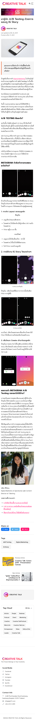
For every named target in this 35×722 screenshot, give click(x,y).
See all (27, 608)
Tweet (16, 529)
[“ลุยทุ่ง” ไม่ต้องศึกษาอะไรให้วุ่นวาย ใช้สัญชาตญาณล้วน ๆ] (26, 576)
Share (6, 529)
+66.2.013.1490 (10, 704)
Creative (7, 621)
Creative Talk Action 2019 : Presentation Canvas (23, 563)
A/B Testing (7, 542)
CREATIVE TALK (15, 594)
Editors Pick (26, 629)
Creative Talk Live (19, 625)
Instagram (8, 677)
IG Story (6, 547)
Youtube (7, 680)
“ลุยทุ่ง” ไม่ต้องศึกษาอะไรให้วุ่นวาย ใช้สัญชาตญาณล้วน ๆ (12, 578)
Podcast (6, 617)
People (14, 613)
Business (21, 613)
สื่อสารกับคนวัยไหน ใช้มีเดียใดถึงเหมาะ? (16, 512)
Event (14, 617)
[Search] (32, 4)
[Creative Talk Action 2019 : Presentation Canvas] (8, 561)
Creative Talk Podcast (19, 621)
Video (17, 629)
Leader (6, 633)
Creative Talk (16, 633)
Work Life (7, 625)
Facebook (8, 671)
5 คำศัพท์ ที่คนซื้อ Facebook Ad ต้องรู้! (16, 503)
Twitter (7, 674)
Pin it (26, 529)
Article (6, 613)
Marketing (23, 617)
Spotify (7, 683)
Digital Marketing (19, 79)
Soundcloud (8, 686)
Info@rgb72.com (10, 701)
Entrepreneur (8, 629)
